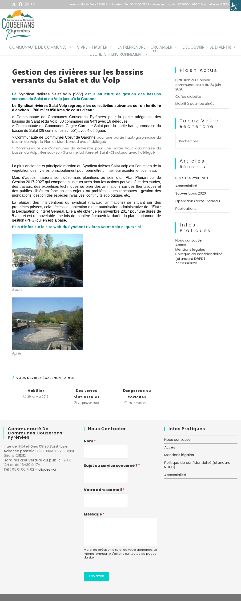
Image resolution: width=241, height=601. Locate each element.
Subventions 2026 (190, 193)
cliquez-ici (47, 469)
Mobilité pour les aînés (194, 103)
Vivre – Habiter (92, 46)
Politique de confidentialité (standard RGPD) (199, 256)
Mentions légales (190, 249)
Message (94, 514)
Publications (186, 208)
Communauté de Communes (38, 46)
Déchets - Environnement (116, 53)
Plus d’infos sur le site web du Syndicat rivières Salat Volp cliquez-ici (76, 226)
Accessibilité (186, 185)
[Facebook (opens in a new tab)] (20, 4)
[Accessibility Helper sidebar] (235, 5)
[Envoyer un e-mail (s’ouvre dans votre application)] (33, 4)
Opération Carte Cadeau (197, 201)
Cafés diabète (188, 96)
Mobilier (36, 390)
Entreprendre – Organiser (145, 46)
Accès (180, 244)
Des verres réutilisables (86, 393)
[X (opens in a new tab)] (14, 4)
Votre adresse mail (104, 490)
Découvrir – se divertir (207, 46)
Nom (90, 441)
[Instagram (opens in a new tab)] (27, 4)
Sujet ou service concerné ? (112, 465)
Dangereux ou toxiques (137, 393)
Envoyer (96, 576)
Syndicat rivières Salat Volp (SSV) (52, 94)
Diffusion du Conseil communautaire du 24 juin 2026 (198, 85)
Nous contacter (189, 240)
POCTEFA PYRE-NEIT (192, 178)
